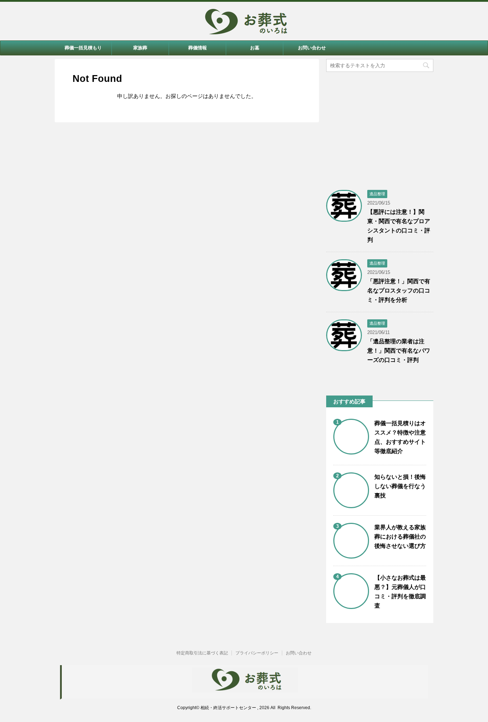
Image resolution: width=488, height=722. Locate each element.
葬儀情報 (197, 47)
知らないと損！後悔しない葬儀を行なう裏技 (400, 486)
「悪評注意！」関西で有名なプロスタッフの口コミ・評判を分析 (398, 290)
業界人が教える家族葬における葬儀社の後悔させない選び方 (400, 536)
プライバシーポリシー (256, 652)
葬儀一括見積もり (83, 47)
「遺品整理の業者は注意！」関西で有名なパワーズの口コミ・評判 (398, 350)
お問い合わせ (312, 47)
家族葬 (140, 47)
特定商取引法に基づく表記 (202, 652)
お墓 (254, 47)
